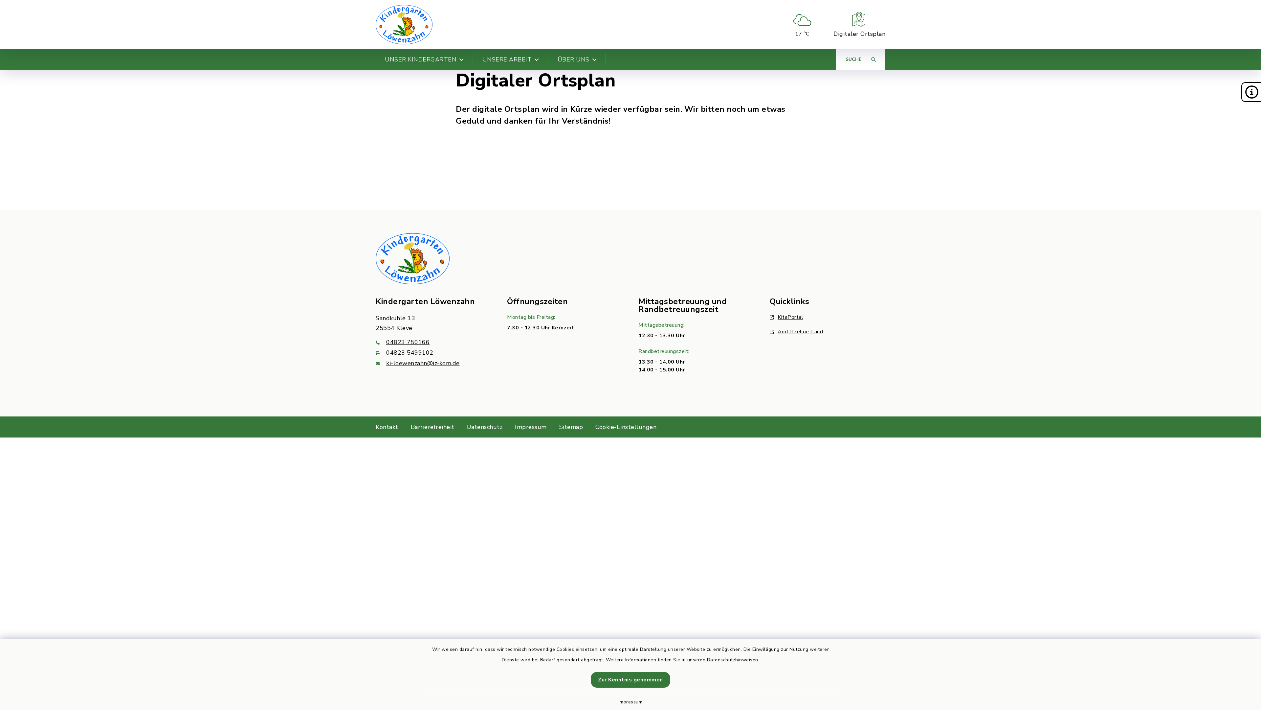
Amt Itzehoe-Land (800, 331)
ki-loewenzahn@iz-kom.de (423, 363)
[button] (1251, 92)
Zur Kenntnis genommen (630, 679)
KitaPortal (790, 317)
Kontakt (387, 427)
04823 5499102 (409, 353)
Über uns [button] (573, 59)
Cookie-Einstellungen (625, 427)
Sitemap (571, 427)
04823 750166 (408, 342)
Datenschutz (485, 427)
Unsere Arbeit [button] (507, 59)
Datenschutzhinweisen (732, 660)
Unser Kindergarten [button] (420, 59)
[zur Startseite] (404, 24)
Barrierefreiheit (432, 427)
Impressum (631, 702)
